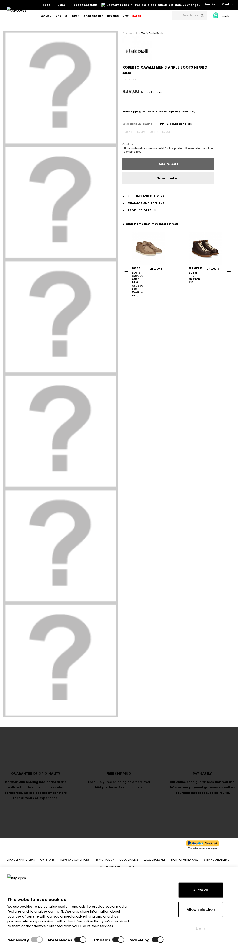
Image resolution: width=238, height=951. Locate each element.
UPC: (125, 79)
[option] (60, 88)
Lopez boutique (86, 5)
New (125, 16)
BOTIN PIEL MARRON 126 (194, 277)
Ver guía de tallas (179, 123)
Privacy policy (104, 859)
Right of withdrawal (184, 859)
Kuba (47, 5)
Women (46, 16)
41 (128, 132)
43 (154, 132)
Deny (201, 928)
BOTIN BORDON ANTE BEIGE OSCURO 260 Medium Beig (138, 284)
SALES (136, 16)
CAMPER (195, 268)
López (62, 5)
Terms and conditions (74, 859)
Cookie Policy (128, 859)
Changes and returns (21, 859)
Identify (209, 4)
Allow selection (201, 909)
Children (72, 16)
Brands (113, 16)
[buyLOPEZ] (16, 13)
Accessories (93, 16)
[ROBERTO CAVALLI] (137, 50)
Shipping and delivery (217, 859)
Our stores (47, 859)
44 (166, 132)
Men (58, 16)
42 (141, 132)
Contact (228, 4)
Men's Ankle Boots (152, 33)
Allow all (201, 890)
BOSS (136, 268)
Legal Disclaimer (154, 859)
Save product (168, 178)
